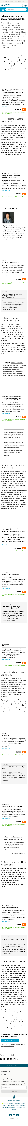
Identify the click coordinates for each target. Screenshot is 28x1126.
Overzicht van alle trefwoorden (8, 1044)
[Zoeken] (25, 9)
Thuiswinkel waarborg (8, 1103)
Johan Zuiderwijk (17, 363)
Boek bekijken (5, 106)
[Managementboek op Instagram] (17, 1115)
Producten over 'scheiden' (9, 1040)
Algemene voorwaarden (20, 1103)
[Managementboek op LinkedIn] (10, 1115)
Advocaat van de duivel (19, 853)
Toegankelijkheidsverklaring (8, 1107)
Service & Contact (21, 1107)
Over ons (14, 1109)
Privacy (8, 1105)
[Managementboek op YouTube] (14, 1115)
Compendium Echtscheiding (12, 432)
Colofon (4, 1105)
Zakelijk (3, 1075)
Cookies (13, 1105)
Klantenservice (5, 1072)
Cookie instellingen (20, 1105)
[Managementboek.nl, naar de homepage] (5, 6)
